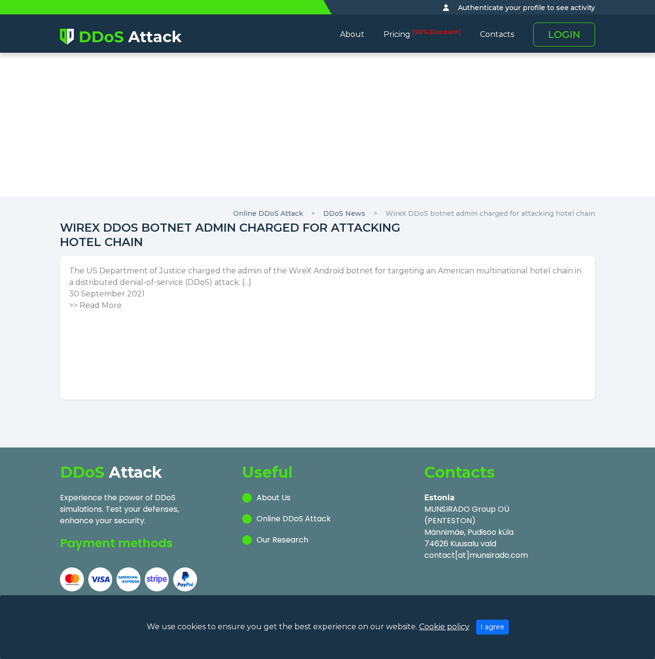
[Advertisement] (327, 125)
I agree (492, 627)
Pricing (422, 34)
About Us (274, 497)
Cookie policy (444, 626)
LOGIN (564, 34)
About (352, 34)
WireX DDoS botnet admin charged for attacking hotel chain (490, 213)
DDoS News (344, 213)
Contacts (497, 34)
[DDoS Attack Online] (121, 36)
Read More (101, 305)
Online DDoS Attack (268, 213)
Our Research (282, 539)
